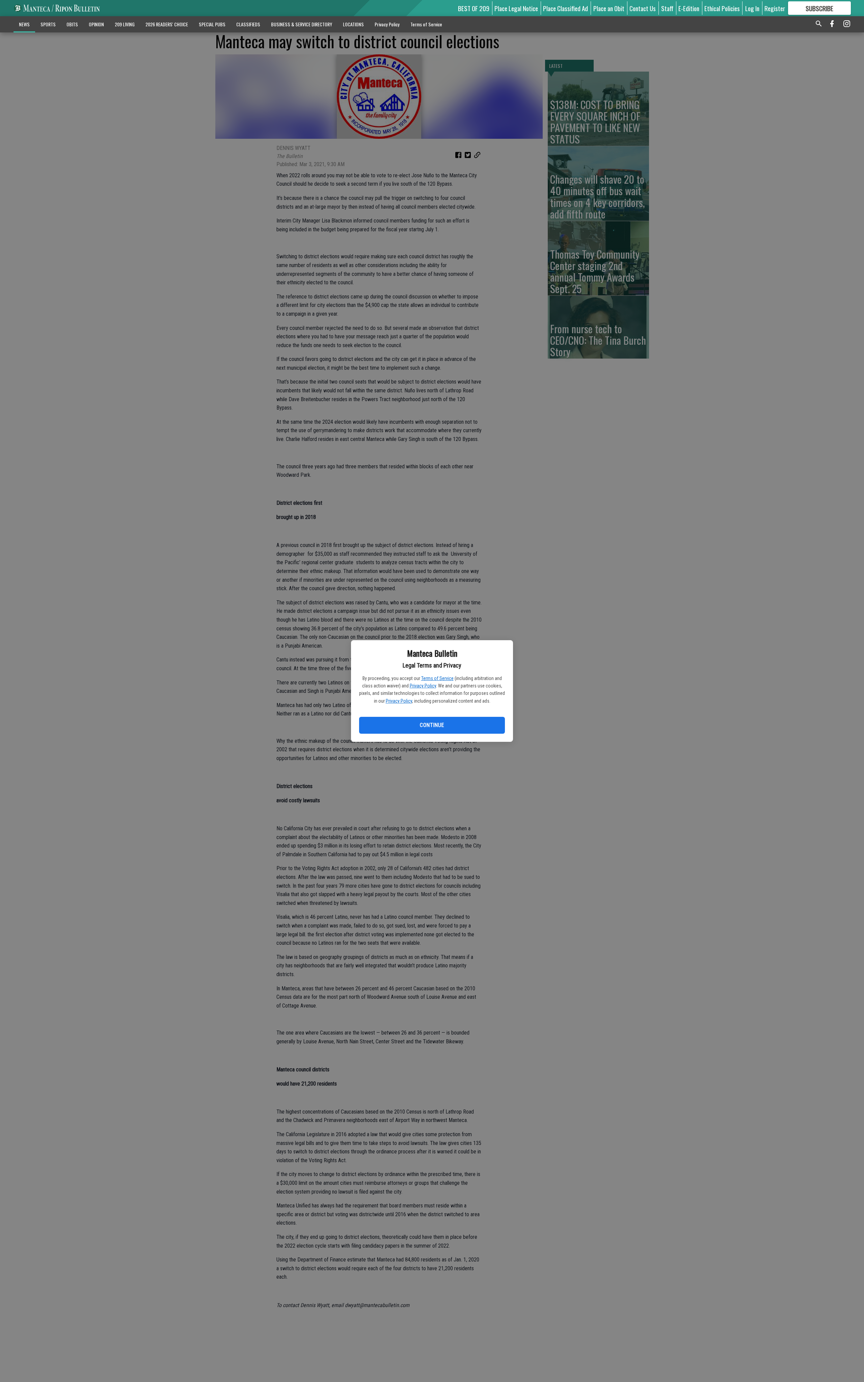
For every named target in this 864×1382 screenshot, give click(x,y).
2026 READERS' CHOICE (166, 24)
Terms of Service (437, 678)
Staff (667, 8)
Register (774, 8)
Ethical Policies (722, 8)
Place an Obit (608, 8)
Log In (752, 8)
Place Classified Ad (565, 8)
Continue (432, 725)
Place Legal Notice (516, 8)
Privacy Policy (423, 685)
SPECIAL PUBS (212, 24)
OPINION (96, 24)
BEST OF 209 (473, 8)
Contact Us (642, 8)
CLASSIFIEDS (248, 24)
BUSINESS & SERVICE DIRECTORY (301, 24)
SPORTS (48, 24)
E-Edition (688, 8)
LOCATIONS (353, 24)
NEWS (24, 24)
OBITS (72, 24)
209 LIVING (125, 24)
